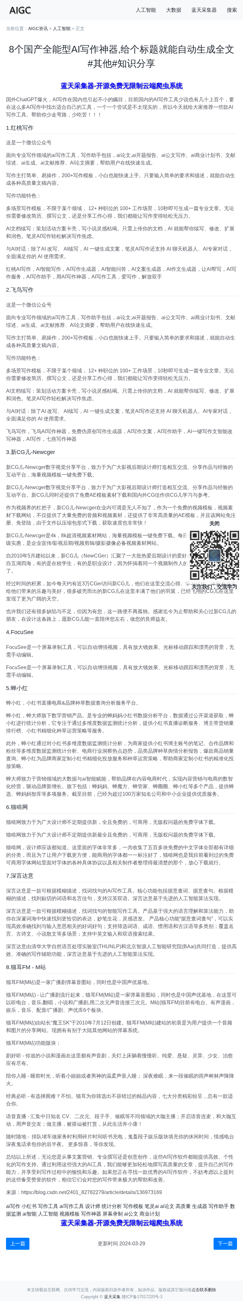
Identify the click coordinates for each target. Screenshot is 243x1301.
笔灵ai (152, 1206)
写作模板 (133, 1206)
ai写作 (13, 1206)
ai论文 (167, 1206)
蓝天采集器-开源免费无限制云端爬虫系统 (122, 85)
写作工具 (48, 1206)
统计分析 (112, 1206)
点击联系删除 (203, 1289)
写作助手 (219, 1206)
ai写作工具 (71, 1206)
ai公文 (131, 1214)
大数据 (173, 10)
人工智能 (146, 10)
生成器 (199, 1206)
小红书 (29, 1206)
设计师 (92, 1206)
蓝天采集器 (204, 10)
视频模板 (69, 1214)
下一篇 (225, 1243)
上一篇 (17, 1243)
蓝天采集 (112, 1296)
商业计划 (150, 1214)
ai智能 (29, 1214)
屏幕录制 (113, 1214)
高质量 (183, 1206)
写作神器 (91, 1214)
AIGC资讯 (38, 28)
